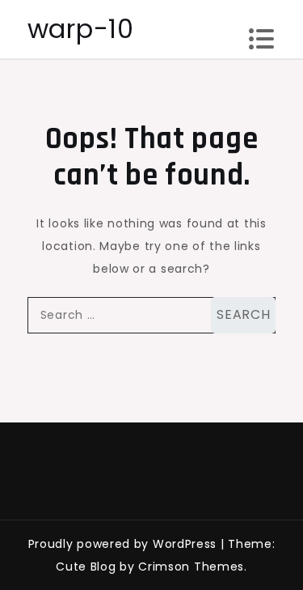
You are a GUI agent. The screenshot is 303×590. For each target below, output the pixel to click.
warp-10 (80, 29)
